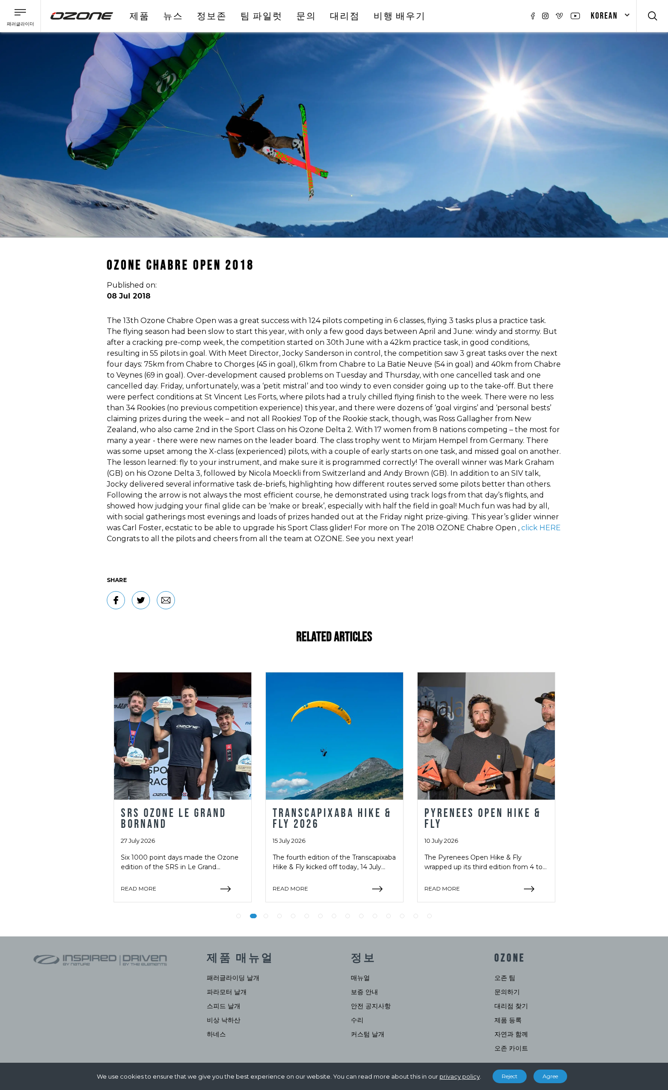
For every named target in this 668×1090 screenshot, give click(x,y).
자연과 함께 (511, 1034)
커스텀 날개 (367, 1034)
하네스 (216, 1034)
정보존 (212, 16)
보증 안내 (364, 992)
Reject (510, 1076)
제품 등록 (508, 1020)
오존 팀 (504, 978)
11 (375, 916)
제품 (140, 16)
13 (402, 916)
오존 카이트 (511, 1048)
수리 (357, 1020)
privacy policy (459, 1076)
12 (388, 916)
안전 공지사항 (371, 1006)
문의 (306, 16)
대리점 (345, 16)
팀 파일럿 (261, 16)
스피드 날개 (223, 1006)
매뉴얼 (360, 978)
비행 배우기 (400, 16)
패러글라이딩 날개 (233, 978)
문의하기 (507, 992)
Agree (550, 1076)
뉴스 (173, 16)
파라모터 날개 (227, 992)
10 (361, 916)
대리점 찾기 (511, 1006)
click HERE (541, 527)
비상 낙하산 (223, 1020)
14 (416, 916)
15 (429, 916)
